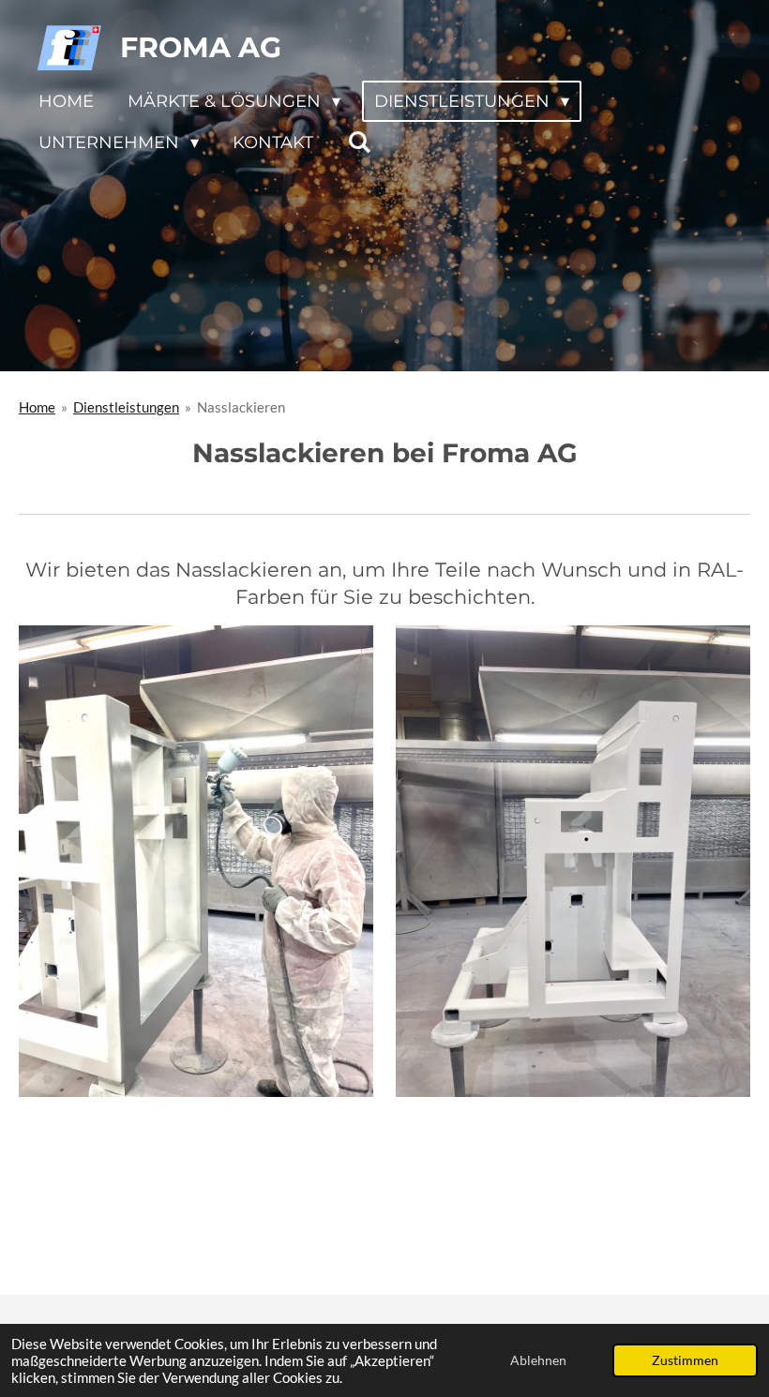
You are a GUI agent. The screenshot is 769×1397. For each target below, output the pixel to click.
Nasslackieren (241, 406)
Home (37, 406)
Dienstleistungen (126, 406)
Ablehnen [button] (538, 1360)
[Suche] (359, 142)
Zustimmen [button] (685, 1360)
